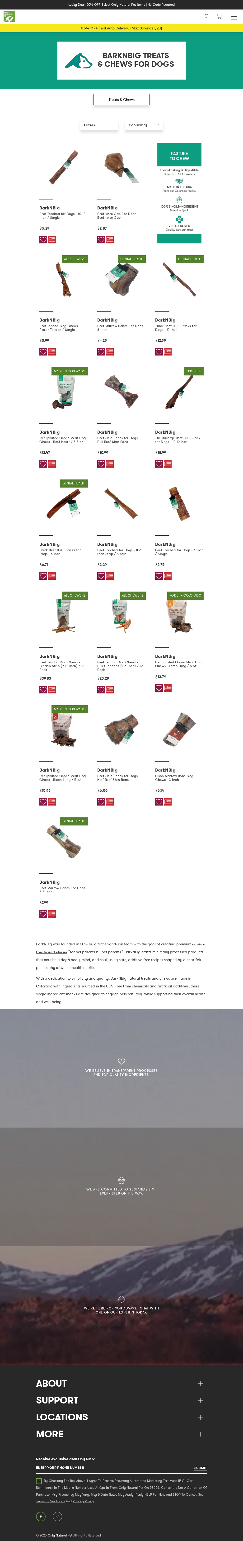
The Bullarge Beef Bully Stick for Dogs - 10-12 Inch (178, 440)
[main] (121, 536)
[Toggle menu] (234, 15)
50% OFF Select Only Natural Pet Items (115, 4)
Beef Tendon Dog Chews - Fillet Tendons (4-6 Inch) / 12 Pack (120, 666)
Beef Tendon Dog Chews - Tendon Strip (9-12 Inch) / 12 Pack (61, 666)
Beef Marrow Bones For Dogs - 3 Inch (121, 328)
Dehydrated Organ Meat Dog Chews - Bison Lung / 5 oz (62, 778)
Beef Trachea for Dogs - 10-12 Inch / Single (62, 216)
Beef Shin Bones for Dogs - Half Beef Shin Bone (118, 778)
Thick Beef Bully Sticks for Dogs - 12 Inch (176, 328)
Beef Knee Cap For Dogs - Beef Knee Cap (117, 216)
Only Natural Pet (60, 1535)
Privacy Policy (83, 1501)
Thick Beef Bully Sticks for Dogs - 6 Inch (60, 552)
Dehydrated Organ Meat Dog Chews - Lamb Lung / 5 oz (178, 664)
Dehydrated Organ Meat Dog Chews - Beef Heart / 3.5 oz (62, 440)
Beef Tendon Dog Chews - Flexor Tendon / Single (59, 328)
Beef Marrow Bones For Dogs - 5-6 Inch (63, 890)
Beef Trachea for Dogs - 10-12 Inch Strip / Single (120, 552)
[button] (144, 124)
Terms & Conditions (50, 1501)
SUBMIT (200, 1468)
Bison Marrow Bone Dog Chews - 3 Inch (174, 778)
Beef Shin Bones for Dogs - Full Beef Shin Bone (118, 440)
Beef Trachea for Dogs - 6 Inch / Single (179, 552)
